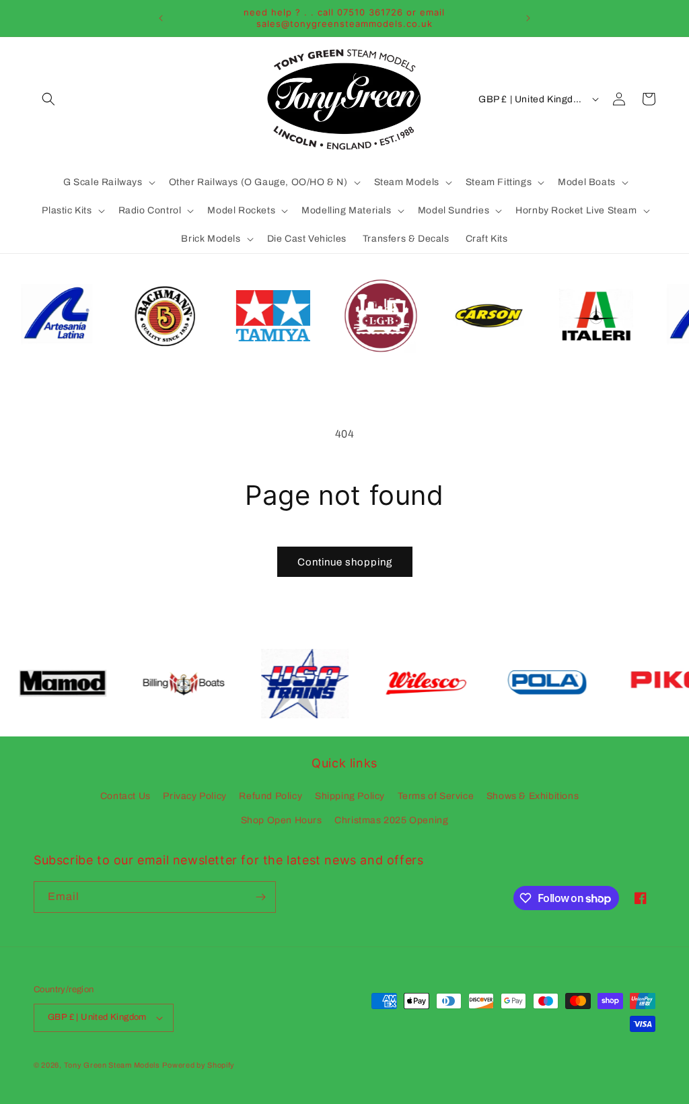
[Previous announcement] (161, 18)
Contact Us (125, 796)
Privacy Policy (194, 796)
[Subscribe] (260, 897)
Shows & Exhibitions (532, 796)
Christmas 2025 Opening (391, 820)
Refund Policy (270, 796)
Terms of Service (436, 796)
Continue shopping (344, 562)
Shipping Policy (350, 796)
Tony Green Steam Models (112, 1065)
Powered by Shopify (198, 1065)
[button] (48, 99)
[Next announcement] (528, 18)
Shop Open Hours (281, 820)
